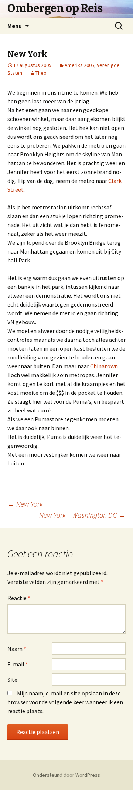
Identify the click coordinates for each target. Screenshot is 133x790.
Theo (41, 73)
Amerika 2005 (79, 65)
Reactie (18, 598)
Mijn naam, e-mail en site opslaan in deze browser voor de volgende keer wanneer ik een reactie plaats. (65, 702)
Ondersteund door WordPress (66, 775)
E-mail (17, 664)
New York (25, 504)
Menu (14, 25)
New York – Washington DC (82, 515)
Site (12, 679)
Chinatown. (104, 366)
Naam (16, 648)
